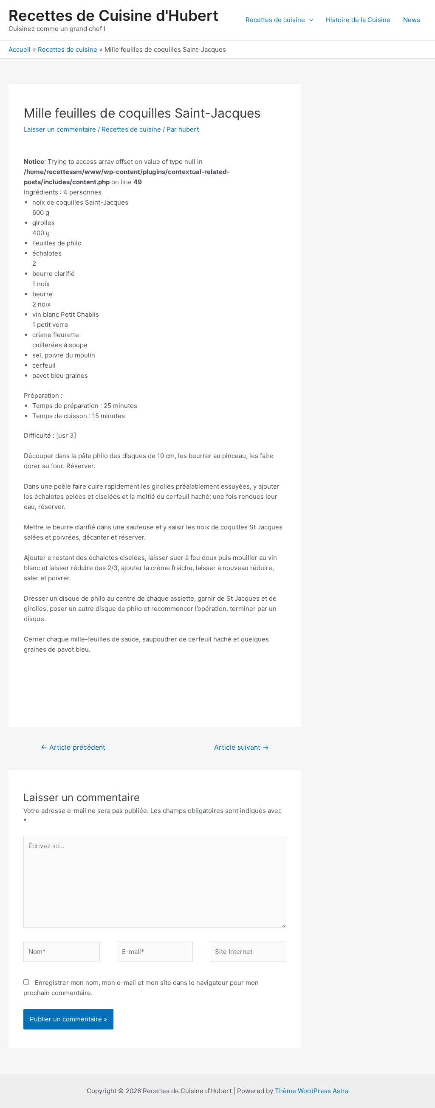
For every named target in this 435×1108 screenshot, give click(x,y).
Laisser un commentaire (60, 129)
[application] (309, 20)
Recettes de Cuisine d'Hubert (113, 15)
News (411, 20)
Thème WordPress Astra (311, 1091)
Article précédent (73, 747)
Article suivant (241, 747)
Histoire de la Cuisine (358, 20)
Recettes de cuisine (275, 20)
